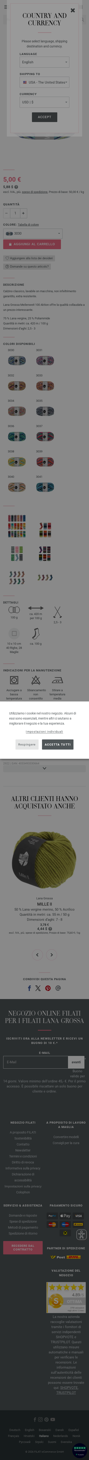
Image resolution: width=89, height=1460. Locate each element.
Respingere (27, 744)
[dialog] (44, 730)
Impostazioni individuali (44, 731)
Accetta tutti (58, 744)
